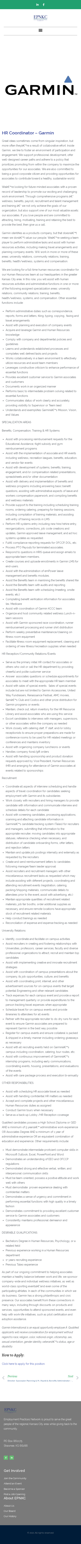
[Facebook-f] (43, 4)
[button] (40, 30)
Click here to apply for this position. (23, 1363)
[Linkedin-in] (37, 4)
